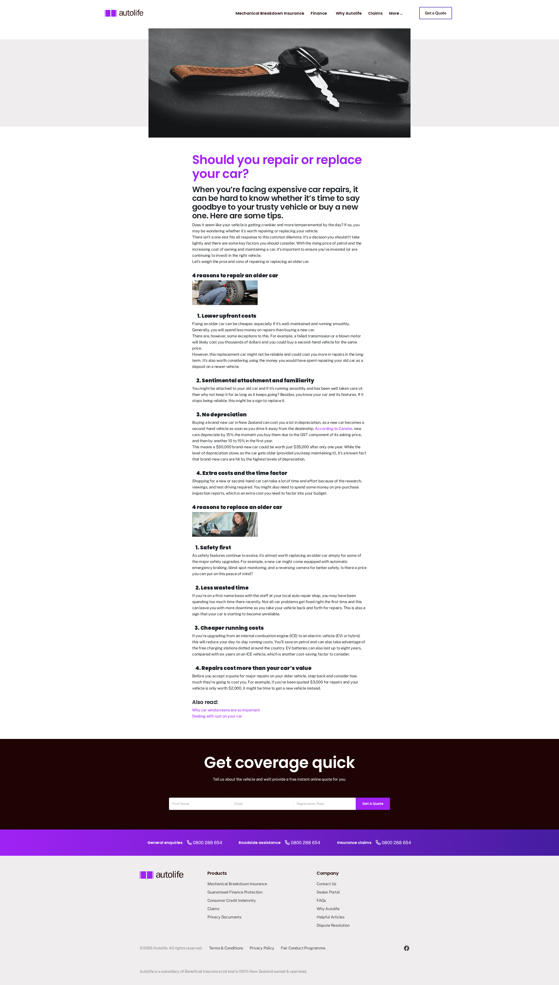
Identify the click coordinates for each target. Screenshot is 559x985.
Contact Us (326, 883)
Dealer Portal (328, 892)
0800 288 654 (207, 842)
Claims (375, 13)
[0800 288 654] (189, 842)
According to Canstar (333, 428)
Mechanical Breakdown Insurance (270, 13)
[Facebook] (406, 948)
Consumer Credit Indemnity (231, 900)
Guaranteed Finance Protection (234, 892)
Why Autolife (349, 13)
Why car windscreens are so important (226, 710)
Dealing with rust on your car (217, 716)
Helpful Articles (331, 917)
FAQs (321, 900)
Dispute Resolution (333, 925)
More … (396, 13)
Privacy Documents (224, 917)
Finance (319, 13)
